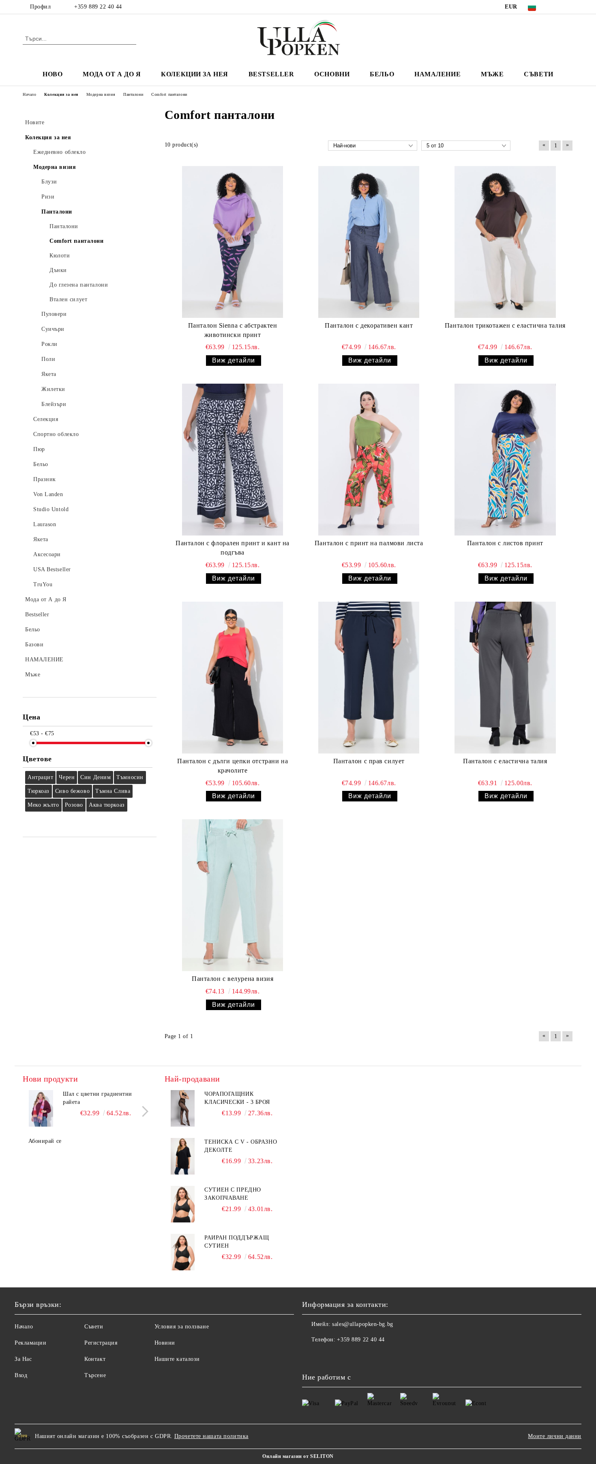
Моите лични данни (554, 1436)
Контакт (94, 1359)
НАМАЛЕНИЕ (437, 74)
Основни (331, 74)
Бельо (382, 74)
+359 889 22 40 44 (98, 7)
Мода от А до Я (112, 74)
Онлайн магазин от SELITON (298, 1456)
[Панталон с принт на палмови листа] (369, 460)
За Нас (23, 1359)
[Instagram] (568, 6)
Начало (24, 1327)
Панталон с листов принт (505, 543)
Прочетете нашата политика (211, 1436)
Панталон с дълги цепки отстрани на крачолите (232, 766)
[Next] (142, 1111)
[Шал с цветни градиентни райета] (41, 1108)
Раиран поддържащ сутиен (236, 1242)
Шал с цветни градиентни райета (97, 1098)
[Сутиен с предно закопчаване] (183, 1204)
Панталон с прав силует (369, 761)
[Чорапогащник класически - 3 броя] (183, 1108)
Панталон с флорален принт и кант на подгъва (232, 548)
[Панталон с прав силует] (369, 678)
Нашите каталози (177, 1359)
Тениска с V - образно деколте (240, 1146)
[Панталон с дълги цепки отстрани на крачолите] (232, 678)
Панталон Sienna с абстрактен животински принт (232, 330)
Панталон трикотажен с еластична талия (505, 325)
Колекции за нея (194, 74)
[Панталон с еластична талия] (505, 678)
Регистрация (100, 1343)
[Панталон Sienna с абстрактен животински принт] (232, 242)
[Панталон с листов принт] (505, 460)
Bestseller (271, 74)
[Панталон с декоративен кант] (369, 242)
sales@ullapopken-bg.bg (362, 1324)
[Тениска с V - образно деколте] (183, 1156)
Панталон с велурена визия (232, 978)
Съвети (538, 74)
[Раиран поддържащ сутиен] (183, 1252)
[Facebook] (556, 6)
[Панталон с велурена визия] (232, 895)
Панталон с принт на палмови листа (369, 543)
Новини (164, 1343)
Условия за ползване (181, 1327)
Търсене (95, 1375)
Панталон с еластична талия (505, 761)
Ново (52, 74)
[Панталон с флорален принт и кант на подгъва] (232, 460)
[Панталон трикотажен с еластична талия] (505, 242)
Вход (21, 1375)
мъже (492, 74)
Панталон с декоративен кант (369, 325)
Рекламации (31, 1343)
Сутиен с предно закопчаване (232, 1194)
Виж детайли (233, 360)
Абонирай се (45, 1141)
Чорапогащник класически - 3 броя (237, 1098)
